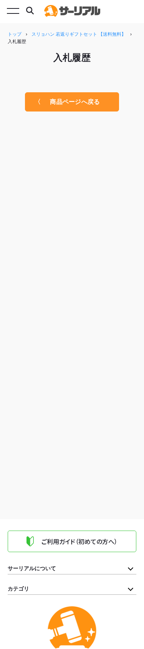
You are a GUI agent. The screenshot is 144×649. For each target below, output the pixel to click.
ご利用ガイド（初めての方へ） (79, 541)
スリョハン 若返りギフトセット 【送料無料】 (78, 34)
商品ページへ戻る (75, 101)
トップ (15, 34)
